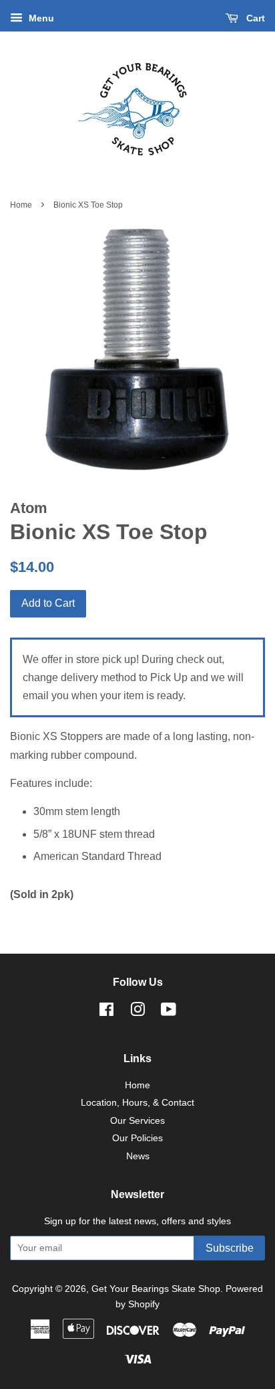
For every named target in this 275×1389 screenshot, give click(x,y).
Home (21, 205)
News (138, 1156)
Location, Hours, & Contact (137, 1103)
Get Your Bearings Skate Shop (155, 1289)
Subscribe (230, 1248)
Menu (40, 18)
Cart (254, 18)
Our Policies (137, 1138)
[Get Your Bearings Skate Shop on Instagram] (137, 1012)
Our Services (137, 1121)
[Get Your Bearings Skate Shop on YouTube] (168, 1012)
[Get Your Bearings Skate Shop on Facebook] (106, 1012)
